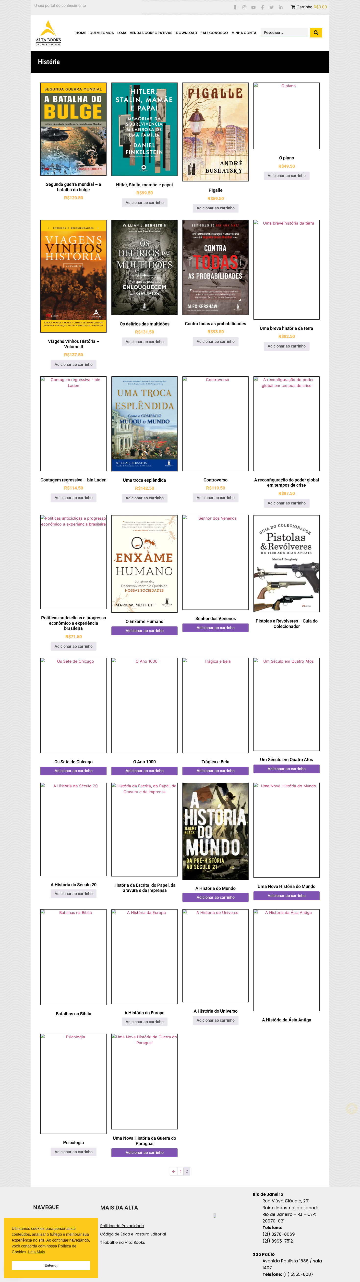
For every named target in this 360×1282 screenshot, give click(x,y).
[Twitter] (271, 7)
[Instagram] (244, 7)
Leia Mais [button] (36, 1252)
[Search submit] (316, 32)
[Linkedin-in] (280, 7)
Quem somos (101, 32)
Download (186, 32)
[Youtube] (253, 7)
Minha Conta (243, 32)
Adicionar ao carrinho (145, 202)
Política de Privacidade (122, 1226)
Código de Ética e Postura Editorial (133, 1234)
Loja (121, 32)
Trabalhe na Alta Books (122, 1242)
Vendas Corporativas (151, 32)
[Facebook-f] (262, 7)
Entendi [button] (51, 1265)
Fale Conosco (214, 32)
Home (81, 32)
